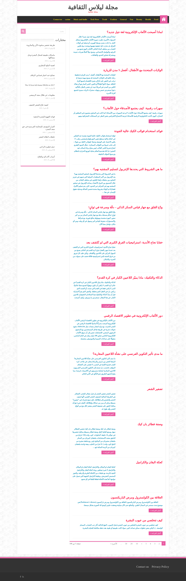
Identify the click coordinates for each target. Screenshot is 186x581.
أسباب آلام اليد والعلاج (46, 157)
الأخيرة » (113, 544)
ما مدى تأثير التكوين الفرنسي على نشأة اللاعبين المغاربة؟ (128, 353)
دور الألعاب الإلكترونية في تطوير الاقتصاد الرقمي (133, 315)
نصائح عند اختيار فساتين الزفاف (42, 75)
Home (164, 19)
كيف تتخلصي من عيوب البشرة (144, 520)
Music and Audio (80, 19)
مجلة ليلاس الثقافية (93, 7)
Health (148, 19)
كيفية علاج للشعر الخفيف (38, 105)
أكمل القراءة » (108, 60)
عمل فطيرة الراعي (47, 147)
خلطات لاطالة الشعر (47, 137)
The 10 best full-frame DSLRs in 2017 (40, 85)
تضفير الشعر (155, 389)
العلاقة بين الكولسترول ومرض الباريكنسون (137, 497)
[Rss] (23, 577)
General (123, 19)
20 (131, 544)
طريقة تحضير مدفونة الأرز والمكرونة (40, 45)
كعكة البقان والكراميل (149, 462)
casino (67, 19)
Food (156, 19)
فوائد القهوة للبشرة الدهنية (44, 117)
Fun (131, 19)
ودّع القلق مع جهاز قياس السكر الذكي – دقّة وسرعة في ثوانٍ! (125, 207)
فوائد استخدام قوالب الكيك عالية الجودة (138, 131)
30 (126, 544)
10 (137, 544)
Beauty (139, 19)
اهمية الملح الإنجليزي (47, 65)
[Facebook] (20, 577)
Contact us (57, 19)
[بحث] (23, 31)
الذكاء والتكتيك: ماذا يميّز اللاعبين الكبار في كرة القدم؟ (130, 277)
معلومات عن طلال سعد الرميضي (42, 95)
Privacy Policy (160, 566)
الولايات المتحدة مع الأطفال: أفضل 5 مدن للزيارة (133, 70)
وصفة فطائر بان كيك (150, 424)
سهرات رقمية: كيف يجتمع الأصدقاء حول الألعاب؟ (133, 108)
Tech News (94, 19)
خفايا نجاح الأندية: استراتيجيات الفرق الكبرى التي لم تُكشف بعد (124, 242)
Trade (104, 19)
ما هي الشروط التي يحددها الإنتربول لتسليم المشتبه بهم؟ (128, 169)
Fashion (113, 19)
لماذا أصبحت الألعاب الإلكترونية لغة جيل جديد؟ (135, 32)
